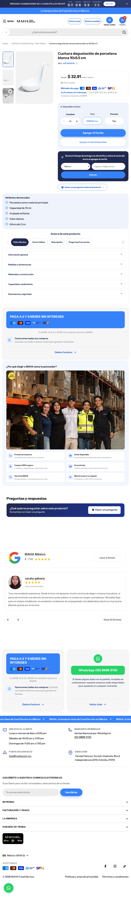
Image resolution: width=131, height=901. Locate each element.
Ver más (109, 4)
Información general (18, 254)
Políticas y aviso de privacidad (81, 876)
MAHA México (35, 554)
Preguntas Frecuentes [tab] (79, 242)
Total (92, 114)
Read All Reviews (112, 619)
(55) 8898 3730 (82, 737)
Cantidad (70, 114)
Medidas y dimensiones (19, 264)
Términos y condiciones (115, 876)
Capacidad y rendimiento (20, 284)
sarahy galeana (35, 578)
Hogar (5, 43)
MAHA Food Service (22, 876)
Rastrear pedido (92, 21)
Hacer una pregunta (106, 509)
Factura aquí (74, 21)
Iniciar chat (96, 704)
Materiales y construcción (21, 274)
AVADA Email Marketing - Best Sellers (28, 43)
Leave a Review (107, 558)
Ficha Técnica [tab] (19, 242)
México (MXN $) (16, 855)
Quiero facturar (63, 352)
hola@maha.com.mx (20, 756)
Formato (114, 114)
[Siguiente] (123, 242)
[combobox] (66, 32)
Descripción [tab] (57, 242)
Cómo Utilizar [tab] (38, 242)
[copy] (76, 63)
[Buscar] (124, 32)
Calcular (93, 175)
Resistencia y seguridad (19, 294)
